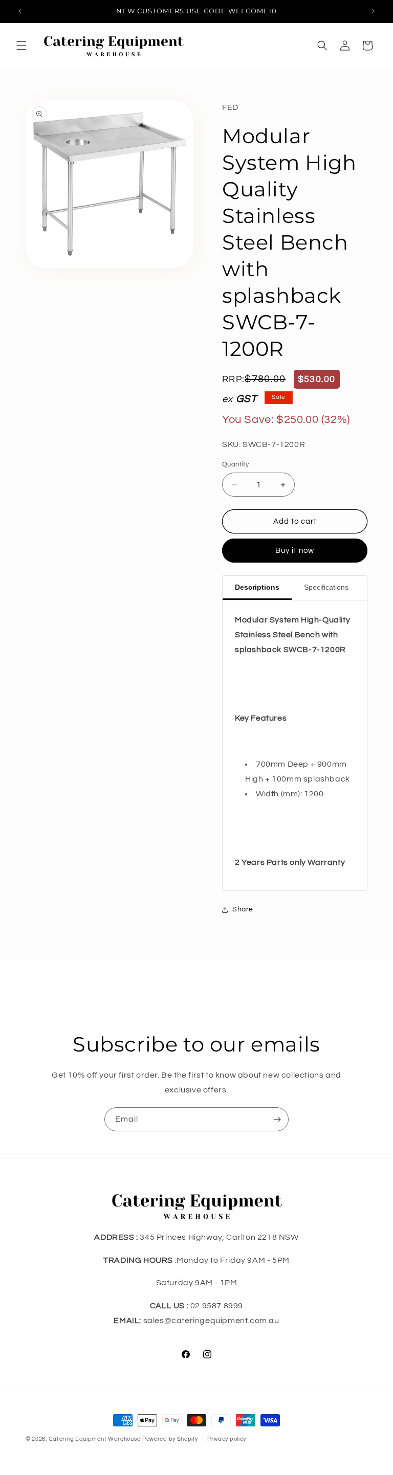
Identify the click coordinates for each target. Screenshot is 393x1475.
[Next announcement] (373, 11)
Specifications (326, 587)
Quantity (235, 464)
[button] (21, 45)
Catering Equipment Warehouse (95, 1439)
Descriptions (257, 587)
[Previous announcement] (20, 11)
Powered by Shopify (170, 1439)
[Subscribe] (277, 1119)
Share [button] (242, 909)
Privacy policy (226, 1439)
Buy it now (294, 550)
